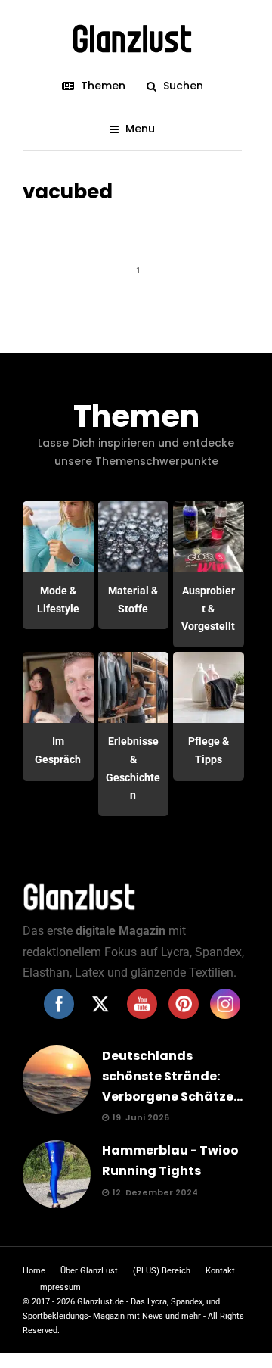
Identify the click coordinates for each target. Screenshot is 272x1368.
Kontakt (220, 1271)
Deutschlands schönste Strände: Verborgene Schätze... (172, 1076)
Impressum (59, 1287)
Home (34, 1271)
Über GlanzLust (89, 1271)
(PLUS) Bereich (161, 1271)
